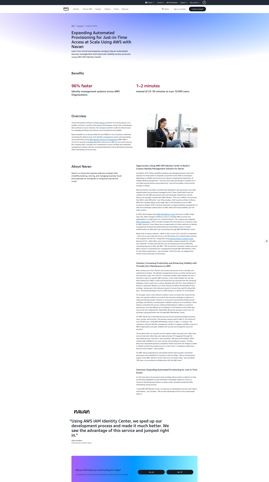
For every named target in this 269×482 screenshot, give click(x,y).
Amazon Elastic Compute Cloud (181, 238)
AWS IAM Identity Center (166, 214)
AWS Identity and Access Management (104, 139)
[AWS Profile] (204, 2)
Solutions (80, 26)
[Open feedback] (267, 241)
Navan (102, 123)
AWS (73, 26)
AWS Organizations (143, 222)
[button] (87, 9)
